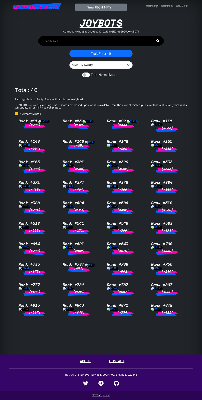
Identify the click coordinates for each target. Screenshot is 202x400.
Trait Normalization (105, 75)
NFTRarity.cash (101, 395)
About (85, 361)
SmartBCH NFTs (99, 7)
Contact (116, 361)
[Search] (158, 41)
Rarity (152, 6)
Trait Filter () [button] (101, 54)
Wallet (182, 6)
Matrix (167, 6)
